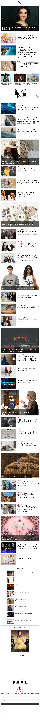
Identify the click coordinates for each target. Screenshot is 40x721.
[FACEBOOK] (18, 682)
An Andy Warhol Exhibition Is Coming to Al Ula (23, 620)
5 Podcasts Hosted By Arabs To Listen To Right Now (19, 84)
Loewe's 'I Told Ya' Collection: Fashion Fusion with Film (19, 289)
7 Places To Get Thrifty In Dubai (20, 606)
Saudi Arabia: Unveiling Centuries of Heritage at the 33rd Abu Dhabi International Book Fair (27, 295)
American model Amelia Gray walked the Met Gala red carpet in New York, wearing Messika (20, 651)
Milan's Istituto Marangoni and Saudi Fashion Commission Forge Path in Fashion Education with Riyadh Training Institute (27, 257)
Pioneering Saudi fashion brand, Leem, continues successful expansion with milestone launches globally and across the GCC (28, 120)
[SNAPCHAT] (14, 682)
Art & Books (19, 166)
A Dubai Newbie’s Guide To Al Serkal (32, 84)
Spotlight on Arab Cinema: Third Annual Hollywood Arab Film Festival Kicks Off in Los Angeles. (27, 233)
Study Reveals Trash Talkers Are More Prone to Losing (27, 381)
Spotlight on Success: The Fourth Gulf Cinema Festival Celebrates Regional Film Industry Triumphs (27, 546)
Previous (2, 18)
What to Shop (17, 605)
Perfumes (19, 33)
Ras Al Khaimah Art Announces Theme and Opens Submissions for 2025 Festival (17, 225)
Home (4, 713)
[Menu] (1, 2)
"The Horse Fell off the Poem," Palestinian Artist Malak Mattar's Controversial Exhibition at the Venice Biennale (27, 508)
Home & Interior (20, 441)
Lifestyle (33, 73)
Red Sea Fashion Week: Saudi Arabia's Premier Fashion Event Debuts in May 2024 (19, 162)
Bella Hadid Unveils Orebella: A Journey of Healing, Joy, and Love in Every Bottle (28, 182)
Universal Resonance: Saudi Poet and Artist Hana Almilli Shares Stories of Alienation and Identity (27, 421)
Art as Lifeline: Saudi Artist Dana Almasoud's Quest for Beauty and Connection (19, 413)
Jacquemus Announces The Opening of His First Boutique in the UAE (27, 433)
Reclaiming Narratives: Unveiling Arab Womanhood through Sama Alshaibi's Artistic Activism (27, 245)
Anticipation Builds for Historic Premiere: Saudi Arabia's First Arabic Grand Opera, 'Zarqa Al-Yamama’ (27, 359)
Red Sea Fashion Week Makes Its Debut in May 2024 (18, 29)
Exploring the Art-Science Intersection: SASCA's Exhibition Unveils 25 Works (27, 170)
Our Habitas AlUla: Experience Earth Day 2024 (16, 477)
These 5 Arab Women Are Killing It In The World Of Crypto (6, 84)
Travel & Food (20, 45)
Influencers (16, 598)
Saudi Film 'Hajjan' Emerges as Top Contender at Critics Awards (28, 307)
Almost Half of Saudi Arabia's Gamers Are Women (23, 613)
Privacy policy (11, 713)
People (7, 73)
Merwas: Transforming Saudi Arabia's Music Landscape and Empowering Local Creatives (19, 350)
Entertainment (20, 73)
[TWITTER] (22, 682)
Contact (25, 713)
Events (18, 190)
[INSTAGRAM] (26, 682)
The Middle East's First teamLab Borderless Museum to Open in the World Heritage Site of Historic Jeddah (28, 108)
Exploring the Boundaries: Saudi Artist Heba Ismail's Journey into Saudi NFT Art (27, 319)
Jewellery (19, 61)
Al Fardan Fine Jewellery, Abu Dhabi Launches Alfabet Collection (28, 65)
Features (4, 222)
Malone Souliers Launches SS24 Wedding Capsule (27, 369)
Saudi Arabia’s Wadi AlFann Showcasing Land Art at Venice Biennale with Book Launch (26, 495)
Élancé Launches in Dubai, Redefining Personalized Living (27, 444)
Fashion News (20, 116)
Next (37, 18)
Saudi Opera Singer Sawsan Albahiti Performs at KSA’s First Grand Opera (27, 194)
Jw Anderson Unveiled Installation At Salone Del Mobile (28, 557)
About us (19, 713)
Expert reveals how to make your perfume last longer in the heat (27, 37)
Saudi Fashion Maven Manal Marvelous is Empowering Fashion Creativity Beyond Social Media (19, 538)
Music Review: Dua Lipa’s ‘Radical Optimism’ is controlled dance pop (27, 130)
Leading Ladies (17, 584)
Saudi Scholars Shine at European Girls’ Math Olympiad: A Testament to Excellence (28, 483)
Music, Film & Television (22, 128)
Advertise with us (34, 713)
